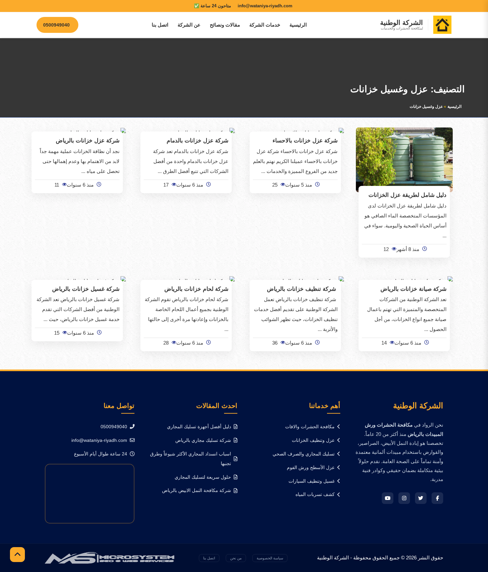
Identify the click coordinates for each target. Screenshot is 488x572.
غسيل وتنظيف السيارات (311, 481)
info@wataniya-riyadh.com (99, 440)
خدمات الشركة (264, 25)
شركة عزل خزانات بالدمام (197, 140)
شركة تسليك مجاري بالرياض (203, 440)
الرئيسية (298, 25)
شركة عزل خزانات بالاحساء (305, 140)
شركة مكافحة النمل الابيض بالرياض (196, 490)
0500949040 (114, 426)
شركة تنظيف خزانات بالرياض (302, 289)
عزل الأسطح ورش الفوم (311, 467)
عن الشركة (189, 25)
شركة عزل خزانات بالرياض (88, 140)
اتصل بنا (160, 25)
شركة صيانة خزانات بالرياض (413, 289)
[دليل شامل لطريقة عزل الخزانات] (404, 159)
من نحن (236, 558)
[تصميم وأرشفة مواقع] (109, 557)
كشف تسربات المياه (315, 494)
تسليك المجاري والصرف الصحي (304, 453)
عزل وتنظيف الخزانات (313, 440)
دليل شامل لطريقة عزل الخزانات (407, 195)
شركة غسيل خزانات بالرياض (86, 289)
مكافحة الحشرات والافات (310, 426)
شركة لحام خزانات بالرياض (196, 289)
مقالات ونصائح (225, 25)
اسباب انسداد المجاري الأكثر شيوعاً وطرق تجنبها (190, 458)
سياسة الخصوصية (270, 558)
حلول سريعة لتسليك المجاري (203, 477)
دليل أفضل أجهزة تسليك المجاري (199, 426)
